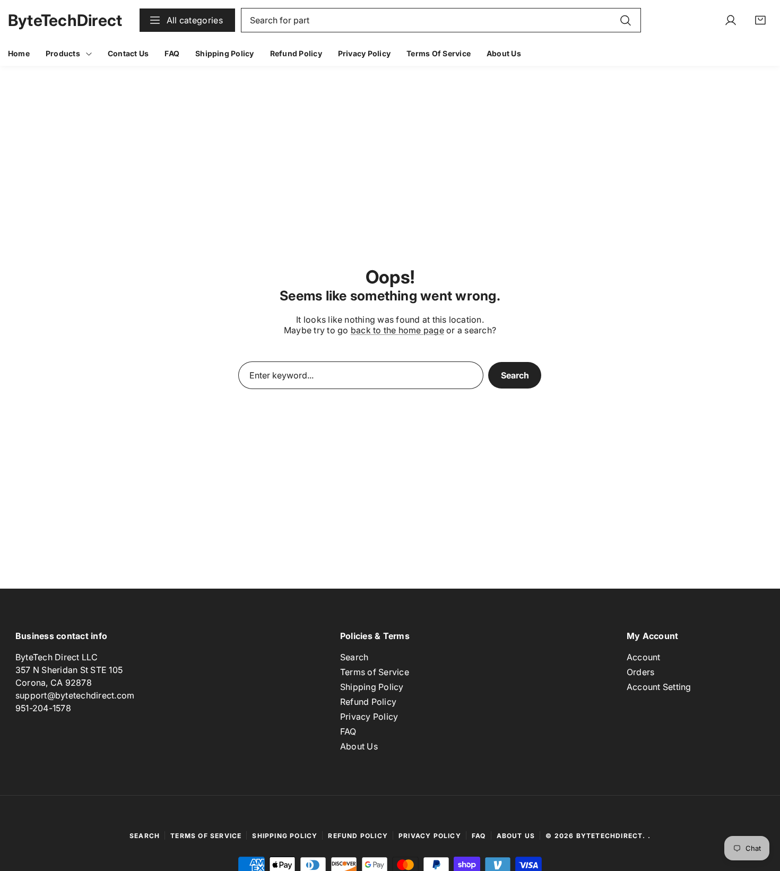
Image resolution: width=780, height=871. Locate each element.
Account (644, 657)
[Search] (625, 20)
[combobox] (441, 20)
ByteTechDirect (609, 836)
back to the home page (397, 330)
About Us (359, 746)
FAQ (348, 731)
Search (515, 375)
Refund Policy (368, 701)
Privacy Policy (369, 716)
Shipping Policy (372, 687)
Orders (640, 672)
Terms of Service (374, 672)
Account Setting (659, 687)
